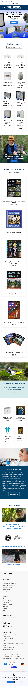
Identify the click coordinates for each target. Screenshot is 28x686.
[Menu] (2, 7)
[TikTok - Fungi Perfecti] (9, 626)
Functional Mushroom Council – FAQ (14, 546)
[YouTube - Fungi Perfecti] (11, 626)
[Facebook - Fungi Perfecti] (4, 626)
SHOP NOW (14, 22)
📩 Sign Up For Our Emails (9, 618)
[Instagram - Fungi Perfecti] (6, 626)
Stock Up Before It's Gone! (14, 47)
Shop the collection (14, 172)
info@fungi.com (10, 649)
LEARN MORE (14, 494)
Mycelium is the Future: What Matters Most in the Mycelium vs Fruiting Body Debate (14, 526)
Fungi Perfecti (16, 662)
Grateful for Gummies (14, 565)
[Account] (23, 7)
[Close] (26, 673)
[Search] (5, 7)
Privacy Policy (15, 679)
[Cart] (25, 7)
